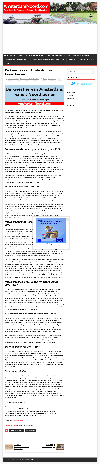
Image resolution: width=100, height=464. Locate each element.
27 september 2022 (13, 79)
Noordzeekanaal (18, 420)
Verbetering (70, 102)
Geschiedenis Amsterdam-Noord (15, 59)
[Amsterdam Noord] (50, 23)
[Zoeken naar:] (81, 71)
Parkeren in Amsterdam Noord (78, 55)
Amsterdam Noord (10, 55)
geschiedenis (30, 430)
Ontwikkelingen (52, 79)
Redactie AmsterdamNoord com (30, 79)
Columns (7, 63)
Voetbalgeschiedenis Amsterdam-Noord (44, 59)
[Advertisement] (50, 39)
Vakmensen (70, 98)
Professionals (71, 92)
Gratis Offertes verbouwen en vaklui (32, 55)
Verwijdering (70, 105)
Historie (45, 79)
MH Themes (35, 459)
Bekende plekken (86, 59)
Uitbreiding (70, 95)
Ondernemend (72, 59)
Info (63, 59)
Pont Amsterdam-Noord (56, 55)
